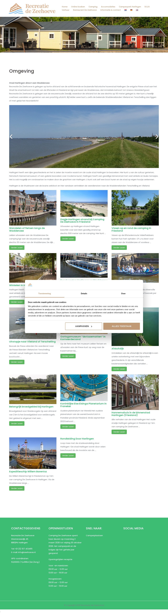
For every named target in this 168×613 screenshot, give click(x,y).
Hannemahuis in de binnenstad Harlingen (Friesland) (131, 414)
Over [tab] (123, 293)
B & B (147, 6)
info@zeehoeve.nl (27, 552)
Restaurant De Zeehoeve (85, 10)
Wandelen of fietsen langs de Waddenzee (27, 229)
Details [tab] (84, 293)
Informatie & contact (110, 10)
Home (64, 6)
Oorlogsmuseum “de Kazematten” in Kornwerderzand (83, 338)
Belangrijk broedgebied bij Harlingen (31, 406)
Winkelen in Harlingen (22, 285)
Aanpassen (82, 326)
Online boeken (78, 6)
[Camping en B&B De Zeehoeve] (32, 8)
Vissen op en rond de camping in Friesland (131, 229)
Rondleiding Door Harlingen (77, 438)
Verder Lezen (17, 247)
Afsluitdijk (118, 348)
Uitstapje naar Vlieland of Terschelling (32, 341)
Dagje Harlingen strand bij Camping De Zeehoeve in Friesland (82, 221)
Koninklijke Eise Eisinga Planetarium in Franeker (83, 405)
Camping (93, 6)
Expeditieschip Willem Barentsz (28, 471)
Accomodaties (108, 6)
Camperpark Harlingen (130, 6)
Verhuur (65, 10)
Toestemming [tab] (44, 293)
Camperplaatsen (94, 535)
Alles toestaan (121, 326)
